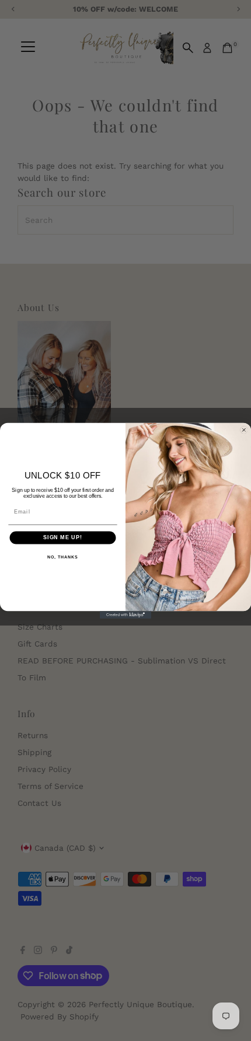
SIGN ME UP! (62, 537)
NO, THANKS (62, 556)
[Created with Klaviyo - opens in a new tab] (125, 615)
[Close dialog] (243, 430)
